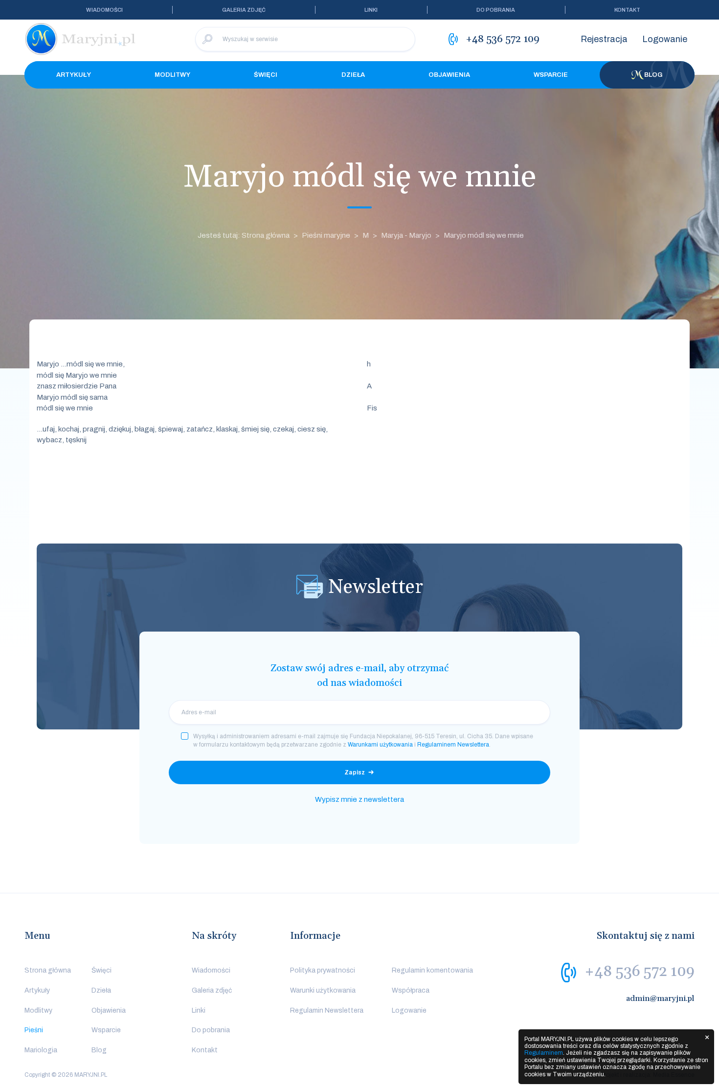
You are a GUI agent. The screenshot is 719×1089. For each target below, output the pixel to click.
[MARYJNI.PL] (80, 39)
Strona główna (47, 970)
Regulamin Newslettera (326, 1010)
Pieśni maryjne (326, 235)
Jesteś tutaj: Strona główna (244, 235)
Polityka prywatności (322, 970)
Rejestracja (604, 39)
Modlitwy (172, 74)
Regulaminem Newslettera (453, 744)
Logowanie (664, 39)
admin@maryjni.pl (660, 998)
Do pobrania (495, 10)
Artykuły (73, 74)
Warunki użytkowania (323, 990)
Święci (265, 74)
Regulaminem (543, 1052)
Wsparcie (551, 74)
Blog (653, 74)
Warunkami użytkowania (380, 744)
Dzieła (353, 74)
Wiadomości (104, 10)
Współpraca (410, 990)
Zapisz (354, 772)
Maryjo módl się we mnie (484, 235)
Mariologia (40, 1050)
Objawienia (449, 74)
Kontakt (627, 10)
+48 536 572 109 (639, 971)
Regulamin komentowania (432, 970)
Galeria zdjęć (244, 10)
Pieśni (33, 1030)
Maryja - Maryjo (406, 235)
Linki (371, 10)
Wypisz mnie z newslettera (359, 799)
